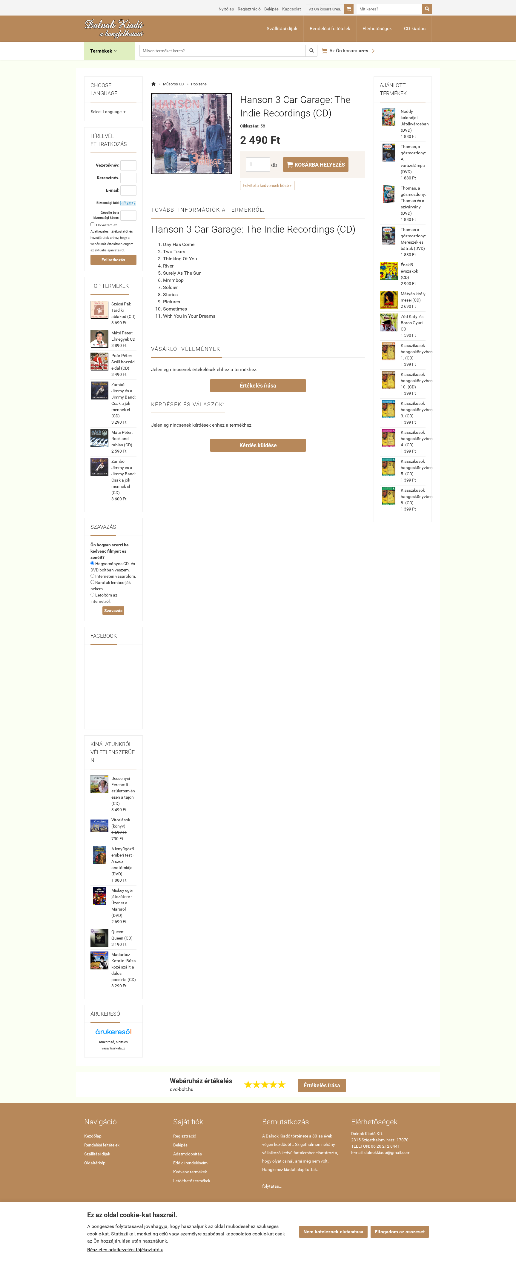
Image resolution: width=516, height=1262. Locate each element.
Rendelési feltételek (330, 28)
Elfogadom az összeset (400, 1232)
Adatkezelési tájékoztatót (109, 231)
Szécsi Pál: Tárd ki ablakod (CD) (123, 310)
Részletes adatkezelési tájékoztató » (125, 1249)
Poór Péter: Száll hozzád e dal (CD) (123, 362)
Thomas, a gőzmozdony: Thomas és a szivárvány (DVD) (413, 201)
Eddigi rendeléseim (190, 1162)
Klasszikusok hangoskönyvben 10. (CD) (417, 380)
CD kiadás (415, 28)
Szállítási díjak (282, 28)
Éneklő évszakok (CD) (409, 271)
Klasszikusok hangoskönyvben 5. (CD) (417, 467)
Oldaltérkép (94, 1162)
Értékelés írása (258, 385)
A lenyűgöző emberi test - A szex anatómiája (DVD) (122, 861)
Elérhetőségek (377, 28)
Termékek (103, 51)
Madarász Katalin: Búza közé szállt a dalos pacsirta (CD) (123, 967)
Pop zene (199, 84)
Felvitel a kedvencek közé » (267, 185)
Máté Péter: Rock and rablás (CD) (122, 438)
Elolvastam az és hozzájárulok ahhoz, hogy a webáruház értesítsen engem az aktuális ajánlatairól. (111, 237)
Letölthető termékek (191, 1180)
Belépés (271, 9)
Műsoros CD (173, 84)
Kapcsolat (291, 9)
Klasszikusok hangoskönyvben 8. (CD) (417, 496)
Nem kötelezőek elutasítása (333, 1232)
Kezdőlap (93, 1136)
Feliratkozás (113, 259)
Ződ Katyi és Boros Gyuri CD (412, 322)
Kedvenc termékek (190, 1171)
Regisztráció (249, 9)
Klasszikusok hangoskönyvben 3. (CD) (417, 409)
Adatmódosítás (187, 1154)
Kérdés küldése (258, 445)
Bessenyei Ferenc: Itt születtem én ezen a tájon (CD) (123, 791)
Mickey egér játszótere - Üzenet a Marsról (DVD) (122, 903)
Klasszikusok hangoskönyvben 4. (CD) (417, 438)
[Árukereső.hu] (113, 1034)
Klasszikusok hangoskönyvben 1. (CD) (417, 351)
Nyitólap (226, 9)
